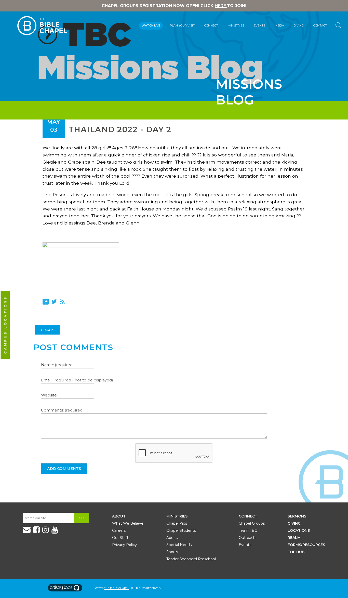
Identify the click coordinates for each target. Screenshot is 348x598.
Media (279, 25)
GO (81, 518)
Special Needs (179, 544)
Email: (77, 380)
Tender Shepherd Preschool (191, 559)
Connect (211, 25)
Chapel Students (181, 530)
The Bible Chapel (116, 588)
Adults (172, 537)
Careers (119, 530)
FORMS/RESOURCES (306, 544)
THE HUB (296, 552)
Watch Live (151, 25)
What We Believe (127, 523)
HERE (221, 5)
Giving (299, 25)
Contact (320, 25)
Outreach (247, 537)
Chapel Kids (176, 523)
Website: (49, 395)
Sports (172, 552)
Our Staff (120, 537)
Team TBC (248, 530)
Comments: (62, 410)
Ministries (236, 25)
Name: (57, 365)
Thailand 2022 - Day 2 (120, 129)
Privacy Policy (124, 544)
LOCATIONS (299, 530)
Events (259, 25)
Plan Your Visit (182, 25)
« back (47, 330)
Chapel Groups (252, 523)
